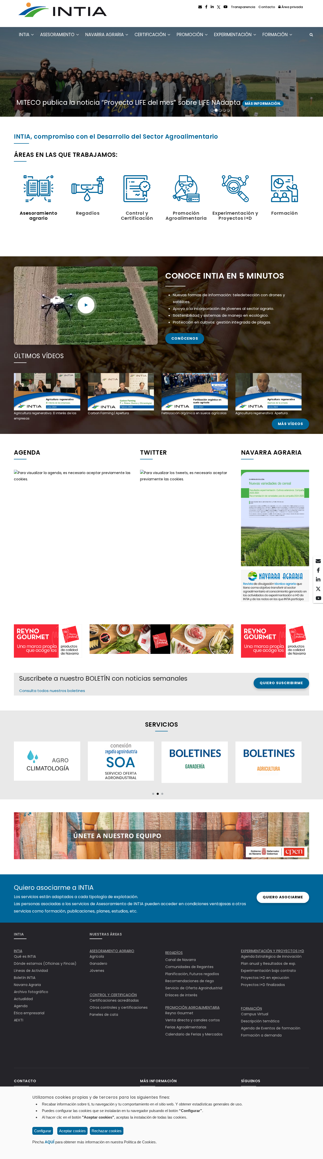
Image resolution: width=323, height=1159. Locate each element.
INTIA (25, 35)
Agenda (21, 1005)
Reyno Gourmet (179, 1013)
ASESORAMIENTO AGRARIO (112, 950)
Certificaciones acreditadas (114, 1000)
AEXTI (18, 1020)
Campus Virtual (254, 1014)
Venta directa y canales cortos (192, 1020)
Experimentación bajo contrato (268, 970)
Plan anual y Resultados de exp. (268, 963)
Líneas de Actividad (31, 970)
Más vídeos (290, 423)
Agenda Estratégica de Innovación (271, 956)
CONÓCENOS (184, 338)
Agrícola (97, 956)
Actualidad (23, 998)
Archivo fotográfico (31, 991)
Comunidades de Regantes (189, 966)
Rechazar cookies (107, 1131)
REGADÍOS (174, 952)
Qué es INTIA (25, 956)
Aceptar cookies (72, 1131)
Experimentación (233, 35)
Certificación (150, 35)
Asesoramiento (58, 35)
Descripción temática (260, 1021)
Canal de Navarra (180, 959)
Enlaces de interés (181, 995)
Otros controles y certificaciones (119, 1007)
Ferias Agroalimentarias (185, 1027)
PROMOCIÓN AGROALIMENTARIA (192, 1007)
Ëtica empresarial (29, 1013)
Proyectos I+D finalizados (263, 984)
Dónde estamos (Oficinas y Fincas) (45, 963)
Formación (275, 35)
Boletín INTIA (24, 977)
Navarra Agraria (105, 35)
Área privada (292, 7)
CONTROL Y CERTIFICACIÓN (113, 994)
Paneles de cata (104, 1014)
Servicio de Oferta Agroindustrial (193, 988)
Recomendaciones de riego (189, 980)
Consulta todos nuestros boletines (52, 690)
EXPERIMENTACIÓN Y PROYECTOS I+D (272, 950)
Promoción (190, 35)
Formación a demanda (261, 1035)
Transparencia (243, 7)
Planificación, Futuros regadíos (192, 973)
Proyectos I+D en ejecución (265, 977)
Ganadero (98, 963)
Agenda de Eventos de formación (270, 1028)
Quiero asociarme (283, 897)
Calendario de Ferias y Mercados (194, 1034)
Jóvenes (97, 970)
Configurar (42, 1131)
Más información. (91, 103)
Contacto (266, 7)
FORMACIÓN (251, 1008)
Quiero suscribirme (281, 682)
